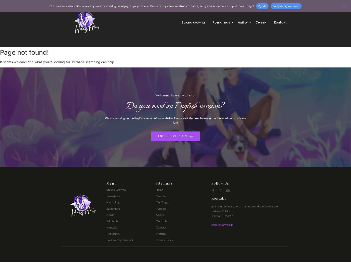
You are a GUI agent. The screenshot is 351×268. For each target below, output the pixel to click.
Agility (243, 22)
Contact (161, 227)
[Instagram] (220, 190)
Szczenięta (113, 208)
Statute (161, 233)
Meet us (161, 196)
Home (159, 189)
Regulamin (113, 233)
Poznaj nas (221, 22)
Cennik (261, 22)
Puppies (161, 208)
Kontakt (280, 22)
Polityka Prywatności (119, 240)
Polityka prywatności (286, 6)
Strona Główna (116, 189)
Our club (161, 221)
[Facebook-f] (213, 190)
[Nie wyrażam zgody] (344, 6)
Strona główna (193, 22)
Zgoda (262, 6)
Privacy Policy (164, 240)
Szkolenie (112, 221)
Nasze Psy (112, 202)
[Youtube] (228, 190)
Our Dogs (162, 202)
